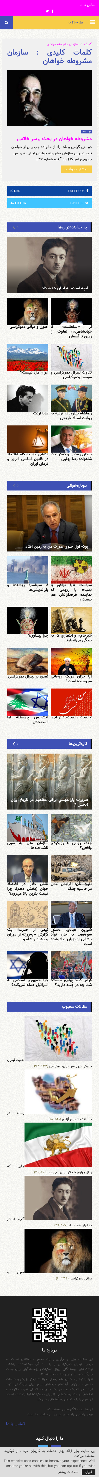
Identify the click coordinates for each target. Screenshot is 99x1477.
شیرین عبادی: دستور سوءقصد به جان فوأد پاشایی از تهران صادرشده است (71, 936)
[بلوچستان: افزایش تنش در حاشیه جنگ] (71, 868)
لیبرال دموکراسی (75, 22)
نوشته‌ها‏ (86, 131)
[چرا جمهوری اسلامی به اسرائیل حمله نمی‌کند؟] (27, 965)
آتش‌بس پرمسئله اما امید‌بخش (27, 719)
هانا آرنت (40, 413)
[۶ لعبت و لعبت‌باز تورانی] (71, 702)
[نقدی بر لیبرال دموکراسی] (27, 661)
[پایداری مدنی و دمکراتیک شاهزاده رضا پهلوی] (71, 439)
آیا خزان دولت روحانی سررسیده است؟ (71, 678)
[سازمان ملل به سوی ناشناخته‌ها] (27, 828)
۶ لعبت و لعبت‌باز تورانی (72, 717)
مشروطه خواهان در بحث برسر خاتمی (54, 139)
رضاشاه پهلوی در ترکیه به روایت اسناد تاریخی (71, 415)
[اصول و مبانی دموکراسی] (27, 311)
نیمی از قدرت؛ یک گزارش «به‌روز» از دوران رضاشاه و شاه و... (27, 934)
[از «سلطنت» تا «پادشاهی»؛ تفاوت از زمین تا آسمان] (71, 311)
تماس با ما (87, 5)
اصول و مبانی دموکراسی (29, 327)
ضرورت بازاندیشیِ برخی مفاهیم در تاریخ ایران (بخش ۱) (49, 802)
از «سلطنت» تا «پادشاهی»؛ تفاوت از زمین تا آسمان (71, 332)
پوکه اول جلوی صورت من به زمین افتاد (56, 546)
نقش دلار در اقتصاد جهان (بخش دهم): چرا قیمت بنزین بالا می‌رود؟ (27, 889)
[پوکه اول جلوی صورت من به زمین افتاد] (49, 523)
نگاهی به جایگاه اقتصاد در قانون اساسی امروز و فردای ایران (27, 459)
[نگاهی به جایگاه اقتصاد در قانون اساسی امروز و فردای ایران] (27, 439)
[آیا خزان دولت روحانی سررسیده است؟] (71, 661)
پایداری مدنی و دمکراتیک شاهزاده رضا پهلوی (71, 456)
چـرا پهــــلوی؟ (38, 635)
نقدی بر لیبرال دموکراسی (28, 676)
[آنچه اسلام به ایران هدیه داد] (49, 265)
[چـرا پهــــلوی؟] (27, 620)
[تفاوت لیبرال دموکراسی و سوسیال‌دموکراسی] (71, 357)
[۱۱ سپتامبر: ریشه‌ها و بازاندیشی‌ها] (27, 570)
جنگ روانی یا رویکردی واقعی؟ (71, 845)
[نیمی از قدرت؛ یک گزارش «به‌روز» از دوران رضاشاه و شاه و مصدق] (27, 914)
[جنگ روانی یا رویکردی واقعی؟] (71, 828)
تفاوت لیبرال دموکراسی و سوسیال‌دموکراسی (71, 374)
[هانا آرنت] (27, 398)
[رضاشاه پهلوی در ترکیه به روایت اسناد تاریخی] (71, 398)
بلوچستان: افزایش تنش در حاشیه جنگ (71, 886)
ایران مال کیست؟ (34, 372)
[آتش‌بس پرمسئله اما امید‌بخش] (27, 702)
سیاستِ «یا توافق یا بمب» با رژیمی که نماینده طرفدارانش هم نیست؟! (71, 592)
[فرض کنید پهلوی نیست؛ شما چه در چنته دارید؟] (71, 965)
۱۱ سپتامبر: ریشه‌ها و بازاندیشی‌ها (27, 587)
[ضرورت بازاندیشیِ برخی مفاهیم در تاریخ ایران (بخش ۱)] (49, 782)
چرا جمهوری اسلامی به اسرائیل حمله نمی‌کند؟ (27, 982)
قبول (88, 1472)
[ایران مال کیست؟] (27, 357)
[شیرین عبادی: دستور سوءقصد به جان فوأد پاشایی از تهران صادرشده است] (71, 914)
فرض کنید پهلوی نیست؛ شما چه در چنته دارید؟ (71, 982)
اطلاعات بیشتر (68, 1472)
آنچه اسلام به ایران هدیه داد (65, 288)
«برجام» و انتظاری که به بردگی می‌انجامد (71, 638)
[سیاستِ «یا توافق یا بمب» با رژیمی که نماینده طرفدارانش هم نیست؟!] (71, 570)
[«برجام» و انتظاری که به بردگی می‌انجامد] (71, 620)
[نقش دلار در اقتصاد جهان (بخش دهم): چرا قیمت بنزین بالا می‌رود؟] (27, 868)
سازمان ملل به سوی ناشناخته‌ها (27, 845)
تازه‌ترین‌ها (78, 743)
